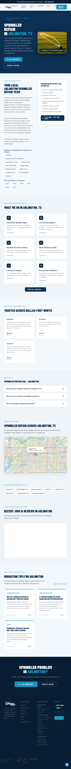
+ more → (40, 712)
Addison (40, 708)
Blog (48, 6)
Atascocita (40, 719)
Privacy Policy (19, 759)
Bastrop (47, 728)
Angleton (47, 717)
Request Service (61, 6)
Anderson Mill (41, 726)
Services (14, 6)
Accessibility (33, 759)
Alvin (43, 717)
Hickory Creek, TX (36, 489)
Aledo (44, 708)
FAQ (55, 6)
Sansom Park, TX (23, 493)
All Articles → (60, 584)
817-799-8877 (49, 2)
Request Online (47, 684)
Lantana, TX (9, 489)
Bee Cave (40, 730)
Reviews (41, 6)
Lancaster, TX (59, 489)
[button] (35, 454)
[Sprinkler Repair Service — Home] (7, 7)
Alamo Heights (41, 739)
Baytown (46, 719)
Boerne (39, 742)
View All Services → (35, 289)
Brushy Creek (41, 732)
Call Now (59, 718)
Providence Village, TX (39, 493)
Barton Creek (41, 728)
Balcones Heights (42, 740)
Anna (39, 710)
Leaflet (49, 472)
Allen (48, 708)
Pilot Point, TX (10, 493)
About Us (32, 6)
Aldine (39, 717)
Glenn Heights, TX (22, 489)
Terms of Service (25, 760)
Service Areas (23, 6)
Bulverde (44, 742)
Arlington (43, 710)
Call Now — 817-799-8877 (52, 118)
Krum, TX (49, 489)
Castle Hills (40, 744)
